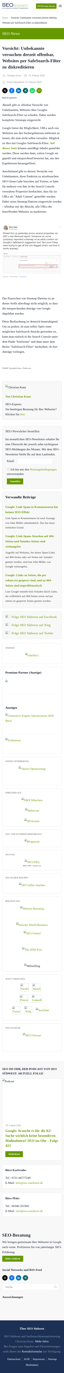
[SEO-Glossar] (32, 1035)
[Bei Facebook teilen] (11, 90)
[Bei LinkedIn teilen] (18, 90)
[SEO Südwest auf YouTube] (44, 1010)
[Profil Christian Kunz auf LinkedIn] (38, 998)
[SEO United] (32, 932)
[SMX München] (32, 799)
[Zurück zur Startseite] (15, 6)
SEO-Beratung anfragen (46, 6)
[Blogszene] (32, 841)
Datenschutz (14, 1359)
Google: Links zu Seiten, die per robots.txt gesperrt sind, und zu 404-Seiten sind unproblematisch (28, 580)
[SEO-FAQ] (32, 861)
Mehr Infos (42, 1341)
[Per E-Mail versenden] (39, 90)
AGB (26, 1359)
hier (22, 414)
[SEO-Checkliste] (32, 655)
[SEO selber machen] (32, 884)
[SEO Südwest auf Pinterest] (25, 998)
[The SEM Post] (32, 949)
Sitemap (52, 1359)
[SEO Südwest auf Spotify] (38, 987)
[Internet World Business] (32, 924)
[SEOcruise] (32, 820)
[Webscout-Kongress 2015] (32, 810)
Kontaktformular (32, 1351)
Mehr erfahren (12, 1258)
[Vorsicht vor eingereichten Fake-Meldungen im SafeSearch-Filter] (32, 251)
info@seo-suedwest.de (29, 1182)
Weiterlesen (14, 1154)
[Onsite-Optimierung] (32, 768)
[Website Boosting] (32, 908)
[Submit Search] (55, 1286)
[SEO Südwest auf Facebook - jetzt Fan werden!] (26, 987)
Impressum (39, 1359)
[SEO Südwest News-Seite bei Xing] (29, 1010)
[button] (60, 6)
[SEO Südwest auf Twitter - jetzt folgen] (18, 1010)
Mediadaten (32, 1364)
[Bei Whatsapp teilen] (32, 90)
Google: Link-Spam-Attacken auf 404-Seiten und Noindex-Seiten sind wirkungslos (29, 541)
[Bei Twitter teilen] (5, 90)
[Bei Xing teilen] (25, 90)
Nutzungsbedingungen (43, 469)
